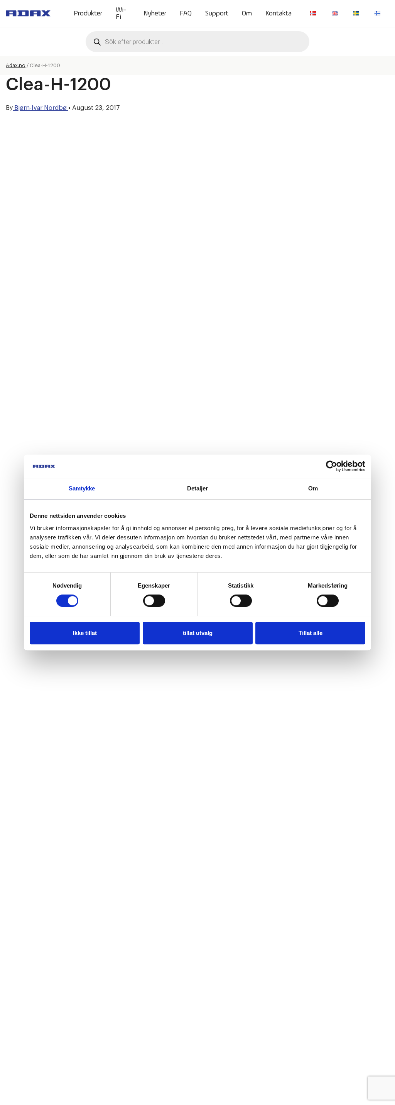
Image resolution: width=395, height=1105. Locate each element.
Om (247, 13)
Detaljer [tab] (197, 488)
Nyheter (154, 13)
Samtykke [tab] (82, 488)
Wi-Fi (121, 13)
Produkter (88, 13)
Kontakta (278, 13)
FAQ (186, 13)
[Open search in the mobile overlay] (197, 41)
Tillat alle (310, 633)
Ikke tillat (85, 633)
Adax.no (15, 65)
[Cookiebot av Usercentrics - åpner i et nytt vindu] (331, 466)
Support (216, 13)
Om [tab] (313, 488)
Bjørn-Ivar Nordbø (40, 108)
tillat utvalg (198, 633)
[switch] (154, 601)
